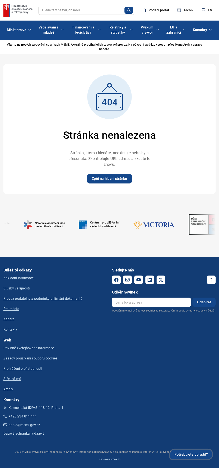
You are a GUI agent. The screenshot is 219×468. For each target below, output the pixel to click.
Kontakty (10, 329)
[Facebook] (116, 280)
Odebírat (204, 302)
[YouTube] (138, 280)
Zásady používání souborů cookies (30, 358)
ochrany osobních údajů (200, 310)
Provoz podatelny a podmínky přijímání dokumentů (42, 299)
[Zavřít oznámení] (209, 47)
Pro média (11, 309)
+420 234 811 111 (23, 416)
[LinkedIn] (149, 280)
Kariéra (8, 319)
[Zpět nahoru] (211, 280)
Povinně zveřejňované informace (28, 348)
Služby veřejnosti (16, 288)
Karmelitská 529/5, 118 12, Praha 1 (36, 408)
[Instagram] (127, 280)
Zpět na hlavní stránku (109, 179)
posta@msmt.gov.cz (24, 425)
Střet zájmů (12, 379)
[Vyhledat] (128, 10)
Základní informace (18, 278)
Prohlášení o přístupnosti (22, 369)
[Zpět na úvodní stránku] (18, 10)
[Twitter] (161, 280)
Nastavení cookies (109, 459)
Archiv (8, 389)
